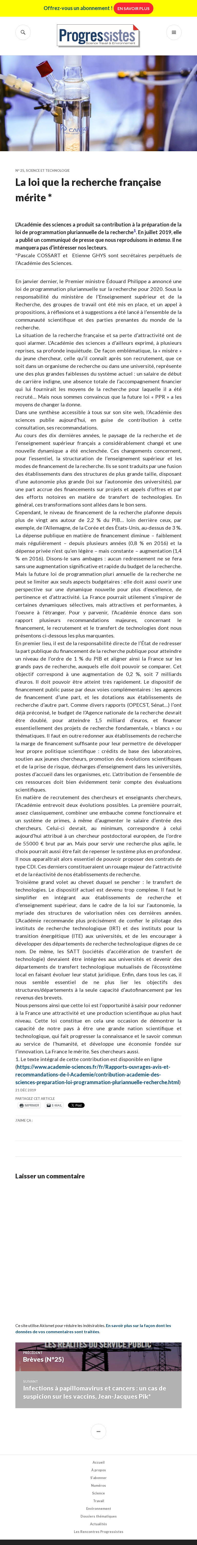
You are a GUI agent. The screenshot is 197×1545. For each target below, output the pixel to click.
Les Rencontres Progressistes (98, 1532)
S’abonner (98, 1478)
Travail (98, 1501)
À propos (98, 1470)
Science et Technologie (48, 170)
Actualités (98, 1524)
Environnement (98, 1508)
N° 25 (19, 170)
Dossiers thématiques (99, 1516)
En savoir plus (133, 8)
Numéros (98, 1485)
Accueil (99, 1462)
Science (98, 1493)
